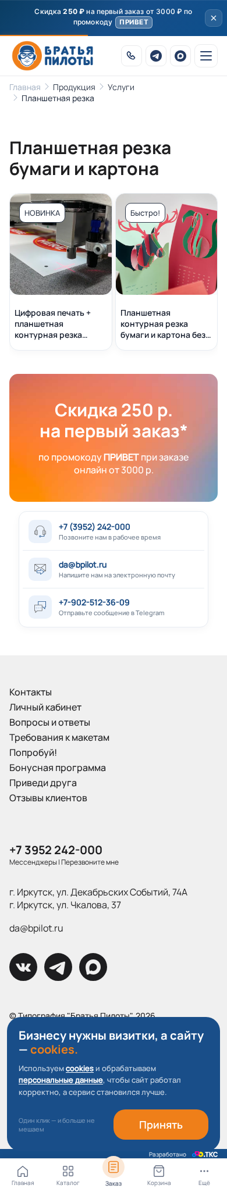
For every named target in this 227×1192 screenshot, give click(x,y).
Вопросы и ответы (49, 722)
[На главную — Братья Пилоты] (52, 56)
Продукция (74, 86)
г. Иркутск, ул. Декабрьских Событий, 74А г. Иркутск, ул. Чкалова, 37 (98, 898)
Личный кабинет (45, 707)
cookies (80, 1068)
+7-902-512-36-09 (94, 602)
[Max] (180, 55)
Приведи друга (43, 782)
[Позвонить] (131, 55)
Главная (25, 86)
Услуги (121, 86)
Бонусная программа (57, 767)
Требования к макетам (59, 737)
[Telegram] (156, 55)
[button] (113, 18)
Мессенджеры (33, 862)
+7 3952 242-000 (55, 850)
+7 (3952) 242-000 (94, 526)
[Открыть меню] (206, 55)
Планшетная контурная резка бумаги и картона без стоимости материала (164, 324)
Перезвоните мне (90, 862)
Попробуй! (33, 752)
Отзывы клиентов (48, 797)
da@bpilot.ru (83, 564)
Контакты (30, 692)
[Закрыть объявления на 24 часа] (213, 18)
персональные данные (61, 1080)
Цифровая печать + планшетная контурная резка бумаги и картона (53, 324)
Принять (161, 1125)
